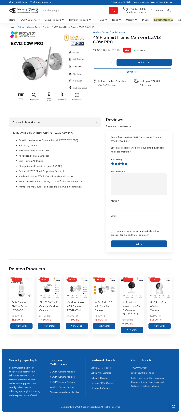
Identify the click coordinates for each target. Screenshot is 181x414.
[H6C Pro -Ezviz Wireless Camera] (159, 287)
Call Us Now (145, 85)
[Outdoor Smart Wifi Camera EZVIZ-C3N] (77, 287)
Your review (118, 171)
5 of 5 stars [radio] (126, 163)
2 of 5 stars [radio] (116, 163)
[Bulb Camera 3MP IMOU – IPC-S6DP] (21, 287)
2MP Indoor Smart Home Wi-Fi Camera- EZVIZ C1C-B (131, 308)
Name (115, 200)
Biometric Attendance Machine (64, 392)
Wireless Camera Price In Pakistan (34, 27)
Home (12, 27)
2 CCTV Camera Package (62, 371)
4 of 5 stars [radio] (122, 163)
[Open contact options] (173, 406)
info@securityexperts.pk (142, 372)
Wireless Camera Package (62, 387)
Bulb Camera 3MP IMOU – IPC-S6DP (19, 306)
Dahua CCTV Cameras (101, 367)
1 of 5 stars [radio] (112, 163)
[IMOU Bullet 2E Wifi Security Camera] (104, 287)
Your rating (117, 159)
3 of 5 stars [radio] (119, 163)
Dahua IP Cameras (99, 378)
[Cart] (169, 10)
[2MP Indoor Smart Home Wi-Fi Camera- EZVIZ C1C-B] (132, 287)
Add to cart (144, 62)
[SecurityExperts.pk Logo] (23, 10)
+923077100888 (139, 367)
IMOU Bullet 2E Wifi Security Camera (103, 306)
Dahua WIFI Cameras (100, 372)
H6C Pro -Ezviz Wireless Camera (159, 306)
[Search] (113, 10)
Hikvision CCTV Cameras (102, 383)
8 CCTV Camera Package (62, 382)
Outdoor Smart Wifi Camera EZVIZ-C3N (75, 306)
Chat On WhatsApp (107, 85)
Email (115, 215)
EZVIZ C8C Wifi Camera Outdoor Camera (49, 306)
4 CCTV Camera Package (62, 376)
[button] (38, 19)
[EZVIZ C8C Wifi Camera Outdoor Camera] (49, 287)
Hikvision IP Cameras (100, 388)
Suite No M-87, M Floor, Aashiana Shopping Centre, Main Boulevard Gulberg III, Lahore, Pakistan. (147, 382)
